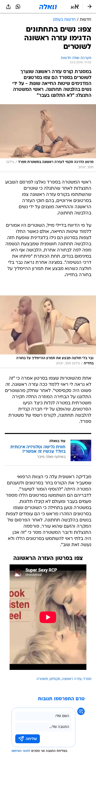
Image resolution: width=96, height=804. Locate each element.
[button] (75, 6)
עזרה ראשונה (72, 679)
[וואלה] (48, 6)
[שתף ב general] (8, 6)
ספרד (87, 679)
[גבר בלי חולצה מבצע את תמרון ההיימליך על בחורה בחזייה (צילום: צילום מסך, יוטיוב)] (48, 331)
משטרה (42, 679)
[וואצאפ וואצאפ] (18, 6)
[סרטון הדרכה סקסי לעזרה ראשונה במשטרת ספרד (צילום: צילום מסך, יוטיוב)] (48, 138)
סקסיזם (54, 679)
